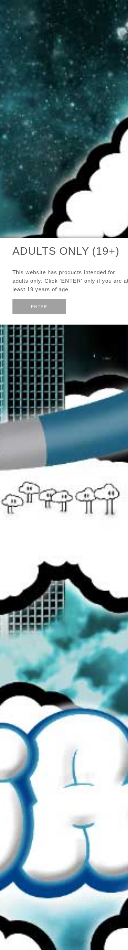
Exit (83, 306)
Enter (39, 306)
